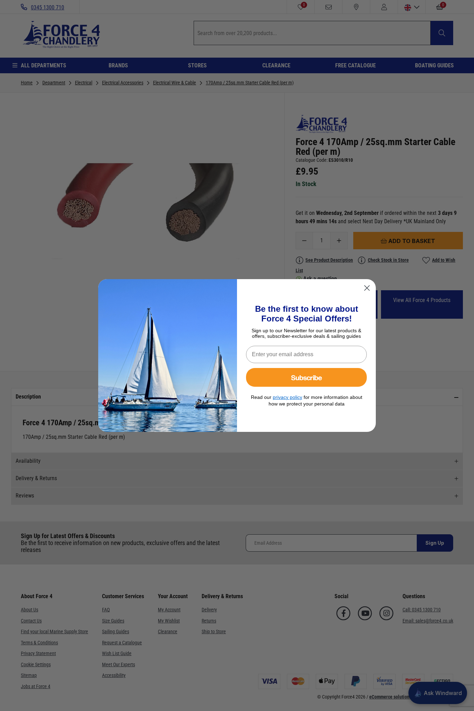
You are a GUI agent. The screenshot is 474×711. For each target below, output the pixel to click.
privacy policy (287, 397)
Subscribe (306, 377)
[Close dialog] (367, 288)
